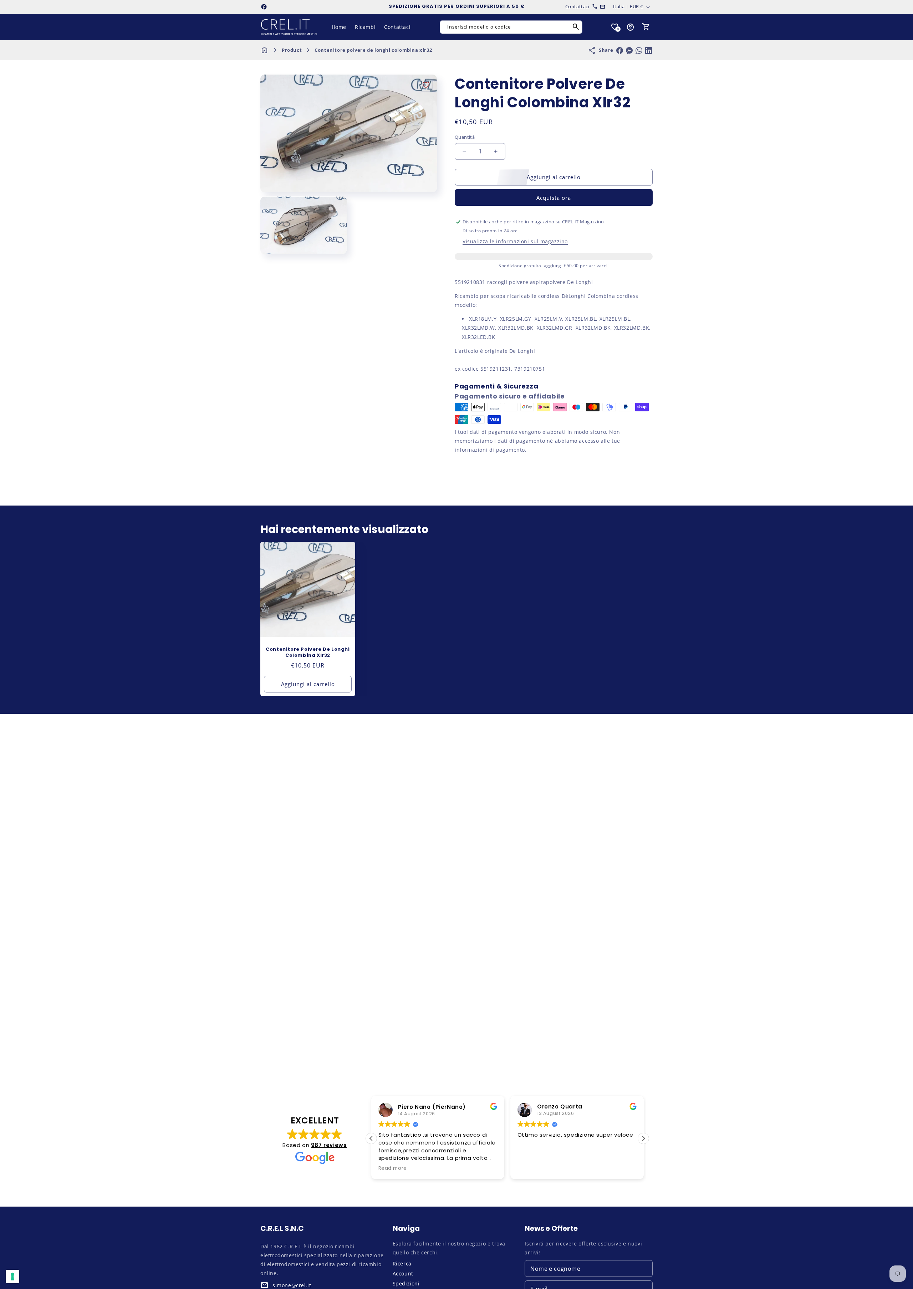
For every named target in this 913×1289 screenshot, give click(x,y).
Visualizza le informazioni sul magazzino (515, 241)
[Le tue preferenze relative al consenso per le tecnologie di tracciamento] (12, 1276)
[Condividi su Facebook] (620, 50)
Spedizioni (406, 1283)
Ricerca (402, 1263)
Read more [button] (369, 1168)
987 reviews (329, 1145)
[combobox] (511, 27)
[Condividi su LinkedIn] (648, 50)
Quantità (465, 137)
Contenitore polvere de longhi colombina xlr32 (373, 50)
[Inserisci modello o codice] (576, 27)
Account (403, 1273)
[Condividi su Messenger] (629, 50)
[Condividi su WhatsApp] (639, 50)
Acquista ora (553, 197)
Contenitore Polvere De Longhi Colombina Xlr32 (308, 652)
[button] (646, 27)
